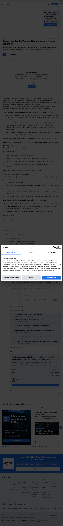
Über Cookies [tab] (52, 252)
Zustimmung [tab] (11, 252)
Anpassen (30, 277)
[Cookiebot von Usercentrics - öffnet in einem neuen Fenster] (54, 247)
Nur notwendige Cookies (11, 277)
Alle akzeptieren (51, 277)
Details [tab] (32, 252)
